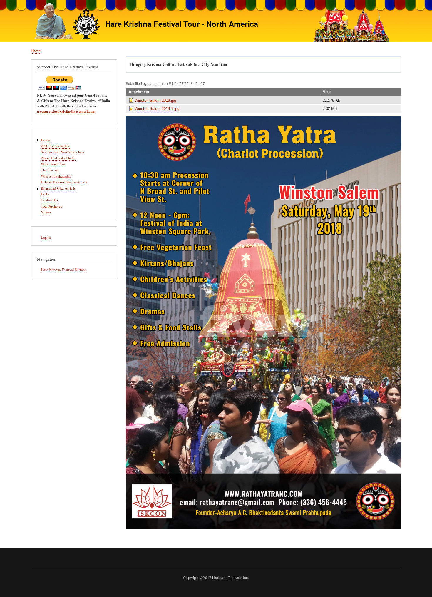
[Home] (65, 22)
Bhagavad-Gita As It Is (58, 188)
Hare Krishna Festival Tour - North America (181, 23)
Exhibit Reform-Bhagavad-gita (64, 182)
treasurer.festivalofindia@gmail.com (66, 111)
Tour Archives (51, 206)
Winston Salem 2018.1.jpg (157, 108)
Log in (46, 237)
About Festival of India (58, 157)
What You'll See (53, 164)
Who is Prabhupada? (56, 176)
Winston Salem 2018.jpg (155, 100)
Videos (46, 212)
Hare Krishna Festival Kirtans (63, 269)
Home (36, 50)
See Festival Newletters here (63, 152)
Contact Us (49, 200)
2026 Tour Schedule (55, 145)
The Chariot (50, 170)
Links (45, 194)
